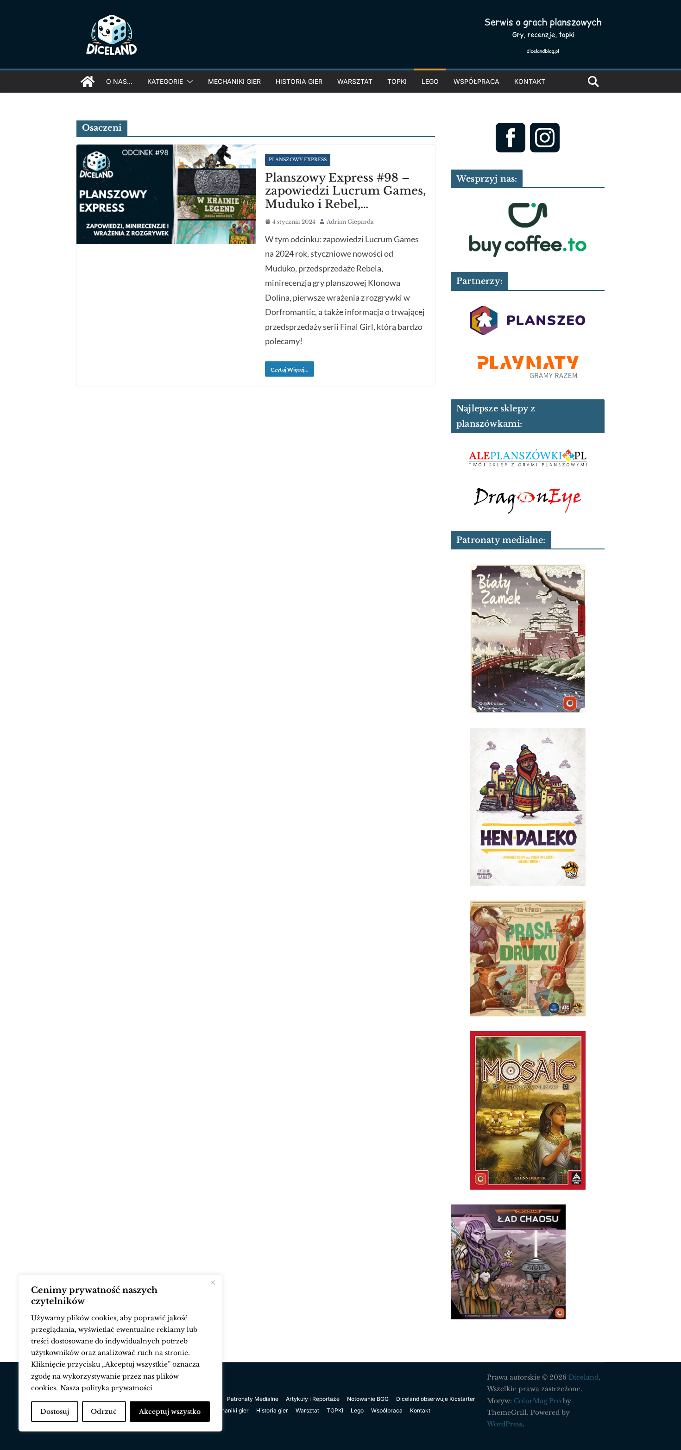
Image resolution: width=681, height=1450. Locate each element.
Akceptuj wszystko (170, 1411)
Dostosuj (54, 1411)
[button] (188, 81)
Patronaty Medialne (252, 1398)
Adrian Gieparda (350, 221)
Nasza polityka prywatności (106, 1388)
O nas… (119, 81)
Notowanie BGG (368, 1398)
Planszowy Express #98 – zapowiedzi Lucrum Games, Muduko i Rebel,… (345, 191)
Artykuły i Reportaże (313, 1398)
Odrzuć (104, 1411)
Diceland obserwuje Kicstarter (435, 1398)
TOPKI (397, 81)
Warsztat (354, 81)
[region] (120, 1353)
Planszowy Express (298, 160)
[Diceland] (87, 81)
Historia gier (299, 81)
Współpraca (476, 81)
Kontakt (529, 81)
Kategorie (165, 81)
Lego (430, 81)
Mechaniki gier (234, 81)
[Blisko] (212, 1282)
